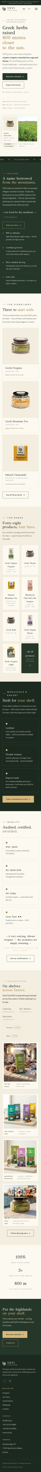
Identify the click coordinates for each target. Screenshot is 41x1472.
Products (6, 1393)
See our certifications (20, 958)
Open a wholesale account (18, 799)
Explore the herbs (13, 85)
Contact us (10, 1343)
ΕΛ (29, 9)
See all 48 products (15, 495)
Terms (10, 1467)
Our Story (6, 1397)
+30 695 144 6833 (9, 1428)
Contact (6, 1409)
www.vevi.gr (7, 1432)
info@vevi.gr (7, 1420)
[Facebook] (5, 1381)
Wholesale (6, 1405)
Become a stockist (15, 76)
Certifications (8, 1401)
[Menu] (36, 8)
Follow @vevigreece (20, 1233)
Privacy (5, 1467)
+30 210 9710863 (9, 1425)
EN (24, 9)
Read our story (13, 225)
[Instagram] (10, 1381)
